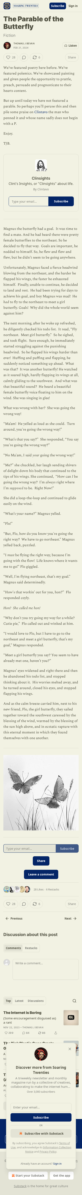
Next (68, 918)
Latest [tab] (19, 1001)
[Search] (74, 1001)
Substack (20, 1186)
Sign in (73, 6)
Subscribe (57, 6)
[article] (41, 1022)
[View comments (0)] (24, 57)
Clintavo (41, 112)
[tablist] (21, 948)
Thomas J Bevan (23, 43)
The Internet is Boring (22, 1013)
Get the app (61, 1175)
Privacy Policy (48, 1151)
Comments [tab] (13, 948)
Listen (73, 45)
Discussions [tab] (36, 1001)
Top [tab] (8, 1001)
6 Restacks (52, 889)
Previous (16, 918)
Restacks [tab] (31, 948)
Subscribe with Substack (44, 1133)
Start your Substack (30, 1175)
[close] (69, 1049)
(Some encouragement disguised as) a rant (29, 1020)
